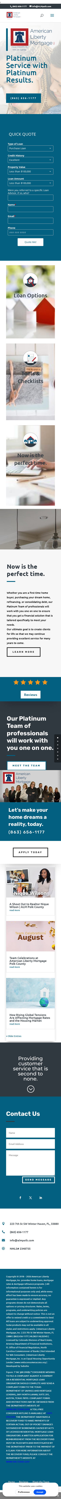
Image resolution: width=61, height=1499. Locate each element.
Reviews (30, 694)
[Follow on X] (30, 1197)
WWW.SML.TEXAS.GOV (17, 1409)
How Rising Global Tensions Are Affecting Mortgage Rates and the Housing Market (29, 1018)
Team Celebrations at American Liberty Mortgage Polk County (28, 961)
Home (11, 1481)
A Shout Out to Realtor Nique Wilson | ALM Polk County (29, 905)
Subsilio (25, 1366)
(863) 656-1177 (24, 98)
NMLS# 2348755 (20, 1248)
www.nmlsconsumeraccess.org (30, 1362)
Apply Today (30, 852)
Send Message (38, 1179)
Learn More (24, 651)
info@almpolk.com (22, 1240)
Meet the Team (26, 765)
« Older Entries (13, 1036)
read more (14, 910)
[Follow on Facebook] (20, 1197)
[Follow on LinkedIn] (40, 1197)
